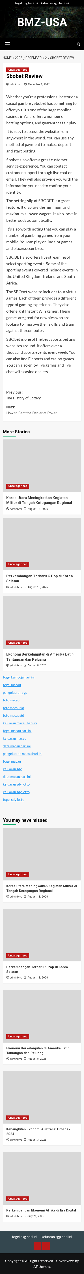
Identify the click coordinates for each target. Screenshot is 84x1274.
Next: (31, 410)
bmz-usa (42, 22)
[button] (7, 43)
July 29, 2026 (36, 1216)
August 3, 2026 (37, 1139)
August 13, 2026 (38, 587)
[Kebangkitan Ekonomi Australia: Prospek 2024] (42, 1097)
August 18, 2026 (38, 508)
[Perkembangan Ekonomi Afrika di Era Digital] (42, 1178)
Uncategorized (17, 69)
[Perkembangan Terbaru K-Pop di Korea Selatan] (42, 544)
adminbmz (16, 84)
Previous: (23, 395)
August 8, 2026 (37, 665)
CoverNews (65, 1260)
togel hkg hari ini (26, 3)
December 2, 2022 (39, 84)
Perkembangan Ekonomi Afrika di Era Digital (41, 1210)
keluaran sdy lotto (16, 784)
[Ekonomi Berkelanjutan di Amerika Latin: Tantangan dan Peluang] (42, 622)
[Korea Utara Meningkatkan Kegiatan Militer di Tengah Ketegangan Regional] (42, 465)
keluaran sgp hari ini (55, 3)
